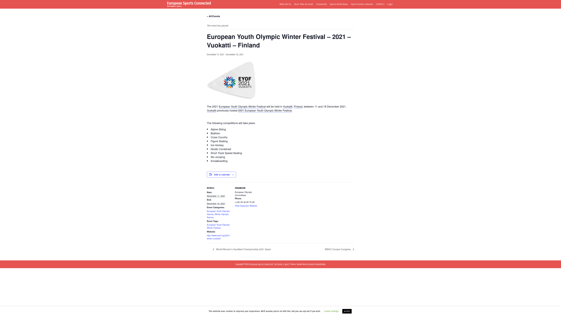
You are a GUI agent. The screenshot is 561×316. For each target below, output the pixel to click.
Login (390, 4)
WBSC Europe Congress (338, 249)
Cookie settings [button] (331, 311)
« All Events (213, 16)
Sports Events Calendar (362, 4)
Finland (298, 106)
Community (321, 4)
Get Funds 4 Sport (281, 264)
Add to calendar (222, 174)
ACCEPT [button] (347, 311)
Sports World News (339, 4)
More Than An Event (303, 4)
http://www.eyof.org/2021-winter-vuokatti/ (219, 237)
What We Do (285, 4)
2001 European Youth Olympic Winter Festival (265, 110)
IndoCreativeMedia (317, 264)
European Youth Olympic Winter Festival (242, 106)
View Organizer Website (246, 205)
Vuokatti (287, 106)
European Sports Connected (189, 3)
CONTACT (380, 4)
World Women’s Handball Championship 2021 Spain (243, 249)
